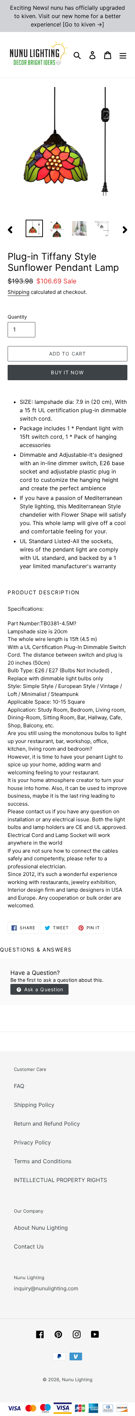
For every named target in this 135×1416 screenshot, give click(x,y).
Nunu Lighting (77, 1379)
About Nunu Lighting (41, 1227)
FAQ (19, 1085)
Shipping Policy (34, 1104)
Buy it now (67, 372)
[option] (34, 228)
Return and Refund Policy (47, 1123)
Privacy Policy (32, 1142)
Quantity (17, 317)
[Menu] (122, 55)
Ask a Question (43, 989)
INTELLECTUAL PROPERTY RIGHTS (60, 1179)
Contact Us (29, 1246)
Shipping (18, 292)
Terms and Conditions (42, 1161)
